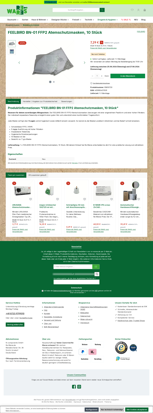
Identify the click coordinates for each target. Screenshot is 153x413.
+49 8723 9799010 (15, 313)
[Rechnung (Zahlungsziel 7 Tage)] (98, 344)
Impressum (84, 323)
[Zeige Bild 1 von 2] (50, 82)
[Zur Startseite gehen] (17, 10)
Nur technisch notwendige (112, 410)
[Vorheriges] (19, 62)
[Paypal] (83, 352)
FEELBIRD (141, 32)
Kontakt (47, 314)
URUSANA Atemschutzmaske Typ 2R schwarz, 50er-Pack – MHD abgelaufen (20, 206)
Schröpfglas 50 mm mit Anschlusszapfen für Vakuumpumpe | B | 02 (76, 206)
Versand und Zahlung (52, 320)
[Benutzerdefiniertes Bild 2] (133, 347)
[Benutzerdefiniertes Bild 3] (123, 358)
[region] (47, 62)
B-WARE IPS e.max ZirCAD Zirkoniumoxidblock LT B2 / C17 (102, 206)
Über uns (47, 323)
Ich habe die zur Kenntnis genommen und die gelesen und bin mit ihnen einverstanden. (77, 291)
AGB (96, 291)
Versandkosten (70, 400)
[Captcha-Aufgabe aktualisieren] (96, 274)
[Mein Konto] (138, 10)
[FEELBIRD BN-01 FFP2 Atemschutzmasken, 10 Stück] (52, 62)
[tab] (13, 101)
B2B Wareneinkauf (51, 327)
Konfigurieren (91, 410)
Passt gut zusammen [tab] (16, 175)
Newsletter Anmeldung (53, 317)
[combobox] (76, 10)
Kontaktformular (25, 318)
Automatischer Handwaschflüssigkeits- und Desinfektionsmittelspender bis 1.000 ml (130, 206)
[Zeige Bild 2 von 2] (54, 82)
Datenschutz (85, 316)
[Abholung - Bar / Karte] (98, 359)
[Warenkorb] (144, 10)
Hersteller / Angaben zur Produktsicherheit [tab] (40, 101)
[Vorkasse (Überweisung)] (85, 344)
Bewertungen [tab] (66, 101)
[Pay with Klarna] (92, 352)
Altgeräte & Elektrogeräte (54, 307)
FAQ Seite (75, 163)
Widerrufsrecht (86, 319)
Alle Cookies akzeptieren (137, 410)
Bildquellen (84, 313)
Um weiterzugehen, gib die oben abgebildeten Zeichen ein (75, 278)
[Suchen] (102, 10)
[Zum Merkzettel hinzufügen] (31, 199)
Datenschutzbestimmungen (62, 291)
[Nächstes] (84, 62)
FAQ (45, 310)
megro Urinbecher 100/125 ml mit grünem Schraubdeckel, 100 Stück (48, 206)
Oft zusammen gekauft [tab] (37, 175)
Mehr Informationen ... (13, 411)
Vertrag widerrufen (15, 325)
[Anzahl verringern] (92, 76)
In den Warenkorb (128, 76)
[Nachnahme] (85, 359)
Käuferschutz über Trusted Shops (131, 321)
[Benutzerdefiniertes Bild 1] (121, 347)
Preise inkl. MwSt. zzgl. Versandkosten (103, 48)
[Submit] (96, 266)
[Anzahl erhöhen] (102, 76)
